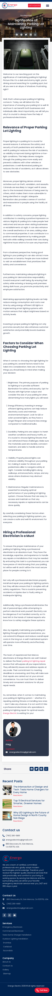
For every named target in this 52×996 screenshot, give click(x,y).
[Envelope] (15, 915)
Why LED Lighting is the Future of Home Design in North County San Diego (31, 815)
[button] (47, 5)
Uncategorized (26, 15)
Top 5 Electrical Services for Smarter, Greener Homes (29, 802)
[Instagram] (9, 915)
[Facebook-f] (4, 915)
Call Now (43, 990)
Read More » (18, 795)
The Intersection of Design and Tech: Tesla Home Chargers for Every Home (31, 789)
